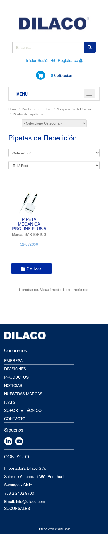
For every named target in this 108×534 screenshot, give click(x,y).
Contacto (14, 418)
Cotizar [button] (33, 268)
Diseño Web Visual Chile (54, 529)
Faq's (9, 402)
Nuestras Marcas (23, 393)
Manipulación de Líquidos (74, 109)
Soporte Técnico (23, 410)
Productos (29, 109)
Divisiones (15, 369)
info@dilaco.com (30, 501)
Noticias (13, 385)
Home (12, 109)
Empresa (13, 360)
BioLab (46, 109)
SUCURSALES (17, 508)
